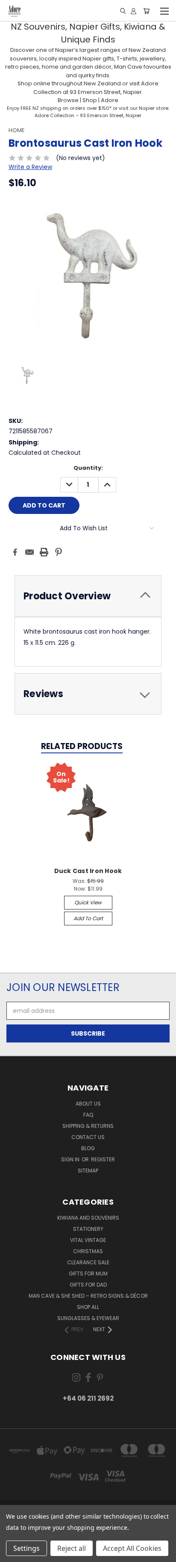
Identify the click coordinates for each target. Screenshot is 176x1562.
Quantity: (88, 468)
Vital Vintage (88, 1240)
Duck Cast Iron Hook (88, 871)
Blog (88, 1148)
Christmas (88, 1251)
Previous (13, 1553)
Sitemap (88, 1170)
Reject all (71, 1548)
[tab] (88, 694)
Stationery (88, 1229)
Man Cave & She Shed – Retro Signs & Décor (88, 1295)
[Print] (44, 552)
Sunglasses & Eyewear (88, 1318)
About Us (88, 1103)
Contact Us (88, 1137)
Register (103, 1159)
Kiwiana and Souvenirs (88, 1217)
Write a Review (30, 167)
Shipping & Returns (88, 1126)
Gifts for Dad (88, 1284)
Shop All (88, 1307)
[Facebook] (15, 552)
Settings (26, 1548)
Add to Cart (88, 918)
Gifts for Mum (88, 1273)
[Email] (29, 552)
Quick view (88, 902)
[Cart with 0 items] (146, 10)
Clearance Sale (88, 1262)
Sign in (71, 1159)
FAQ (88, 1114)
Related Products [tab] (82, 746)
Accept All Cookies (132, 1548)
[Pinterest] (58, 552)
